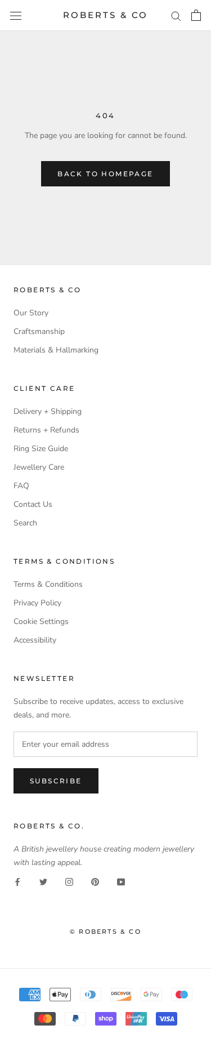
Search (25, 523)
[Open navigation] (15, 15)
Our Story (31, 312)
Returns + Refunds (46, 430)
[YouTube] (121, 881)
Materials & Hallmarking (56, 350)
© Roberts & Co (105, 931)
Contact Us (33, 504)
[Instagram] (69, 881)
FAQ (21, 485)
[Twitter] (43, 881)
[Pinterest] (95, 881)
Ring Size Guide (41, 448)
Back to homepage (105, 174)
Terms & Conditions (48, 584)
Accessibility (35, 640)
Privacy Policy (37, 603)
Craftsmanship (39, 331)
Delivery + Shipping (48, 411)
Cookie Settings (41, 621)
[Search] (176, 15)
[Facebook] (17, 881)
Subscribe (56, 781)
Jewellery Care (39, 467)
